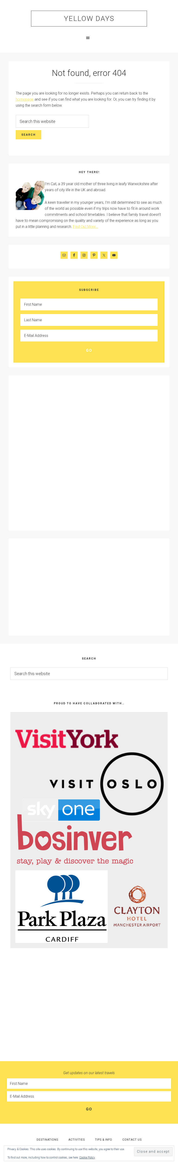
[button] (89, 38)
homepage (25, 99)
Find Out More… (85, 226)
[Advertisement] (34, 452)
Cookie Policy (87, 1157)
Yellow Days (89, 18)
